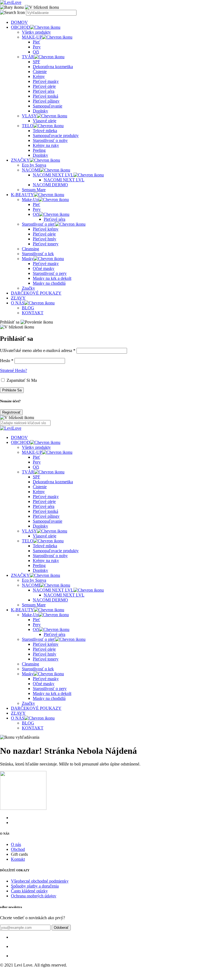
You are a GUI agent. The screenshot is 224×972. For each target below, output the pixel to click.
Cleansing (30, 248)
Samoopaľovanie (47, 106)
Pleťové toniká (45, 96)
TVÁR (28, 56)
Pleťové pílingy (46, 101)
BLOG (28, 307)
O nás (16, 844)
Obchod (18, 849)
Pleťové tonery (45, 243)
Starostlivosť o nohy (50, 140)
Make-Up (30, 199)
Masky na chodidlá (49, 283)
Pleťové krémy (45, 229)
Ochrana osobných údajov (33, 896)
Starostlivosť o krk (38, 253)
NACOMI (31, 170)
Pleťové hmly (44, 239)
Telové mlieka (45, 130)
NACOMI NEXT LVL (53, 175)
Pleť (36, 42)
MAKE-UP (32, 37)
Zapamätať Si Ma (21, 380)
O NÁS (17, 303)
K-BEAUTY (22, 194)
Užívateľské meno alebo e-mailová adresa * (37, 350)
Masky (28, 258)
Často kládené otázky (29, 891)
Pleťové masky (46, 81)
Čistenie (40, 71)
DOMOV (19, 22)
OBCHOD (20, 27)
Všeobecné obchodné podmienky (40, 881)
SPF (36, 61)
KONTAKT (32, 312)
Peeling (39, 150)
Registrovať (11, 412)
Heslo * (6, 360)
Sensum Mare (34, 189)
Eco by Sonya (34, 165)
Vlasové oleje (44, 120)
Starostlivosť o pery (50, 273)
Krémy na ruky (46, 145)
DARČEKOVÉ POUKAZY (36, 293)
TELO (27, 125)
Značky (28, 288)
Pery (37, 47)
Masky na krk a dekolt (52, 278)
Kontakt (18, 859)
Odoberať (61, 928)
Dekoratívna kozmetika (53, 66)
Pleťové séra (43, 91)
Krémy (39, 76)
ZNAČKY (20, 160)
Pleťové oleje (44, 86)
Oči (36, 52)
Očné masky (43, 268)
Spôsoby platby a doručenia (35, 886)
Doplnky (40, 111)
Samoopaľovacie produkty (56, 135)
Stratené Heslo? (13, 370)
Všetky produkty (36, 32)
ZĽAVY (18, 298)
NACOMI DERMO (50, 184)
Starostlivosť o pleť (38, 224)
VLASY (29, 116)
